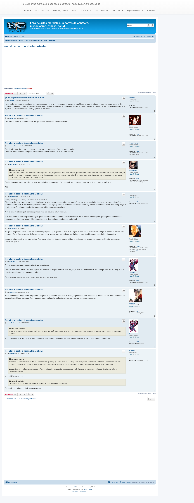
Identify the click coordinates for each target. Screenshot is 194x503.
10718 (138, 246)
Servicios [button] (116, 10)
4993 (137, 151)
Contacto (151, 10)
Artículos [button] (84, 10)
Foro (74, 10)
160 (137, 202)
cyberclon (132, 238)
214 (137, 359)
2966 (137, 280)
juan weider (133, 170)
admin (29, 88)
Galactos (132, 272)
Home (28, 10)
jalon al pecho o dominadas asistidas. (25, 46)
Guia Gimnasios (42, 10)
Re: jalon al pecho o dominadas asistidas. (24, 115)
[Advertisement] (80, 67)
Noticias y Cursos (60, 10)
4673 (137, 134)
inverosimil (132, 193)
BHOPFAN (132, 351)
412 (137, 311)
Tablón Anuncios (101, 10)
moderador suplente (20, 88)
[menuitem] (21, 36)
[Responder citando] (123, 98)
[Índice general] (17, 26)
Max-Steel (132, 303)
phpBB (74, 487)
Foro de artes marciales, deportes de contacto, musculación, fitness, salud (61, 3)
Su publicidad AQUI (134, 10)
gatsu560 (132, 97)
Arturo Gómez (133, 143)
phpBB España (88, 489)
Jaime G (131, 126)
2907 (137, 178)
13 (136, 105)
